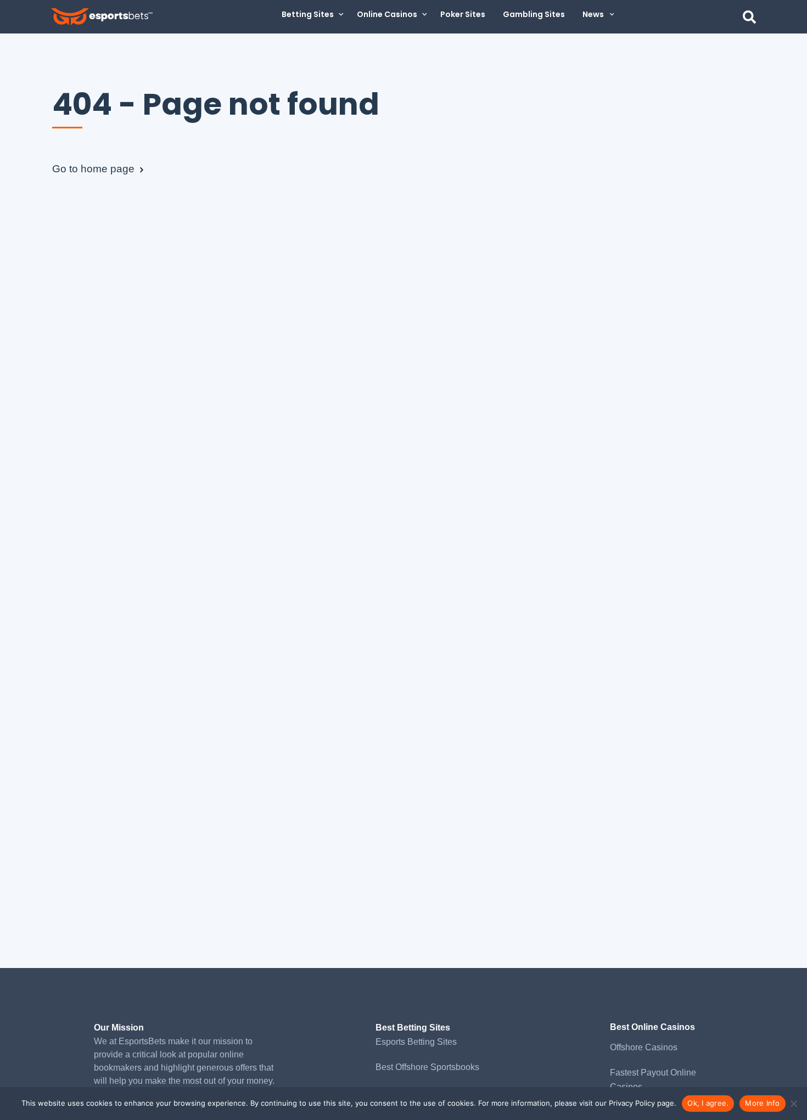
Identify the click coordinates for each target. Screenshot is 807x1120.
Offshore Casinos (643, 1047)
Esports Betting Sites (416, 1041)
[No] (793, 1103)
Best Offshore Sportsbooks (427, 1067)
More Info (762, 1103)
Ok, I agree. (707, 1103)
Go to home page (94, 169)
